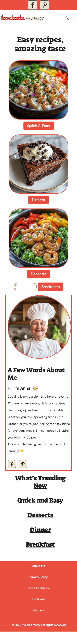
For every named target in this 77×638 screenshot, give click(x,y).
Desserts (38, 273)
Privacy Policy (38, 577)
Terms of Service (38, 588)
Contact (38, 610)
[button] (67, 18)
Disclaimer (38, 599)
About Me (38, 566)
